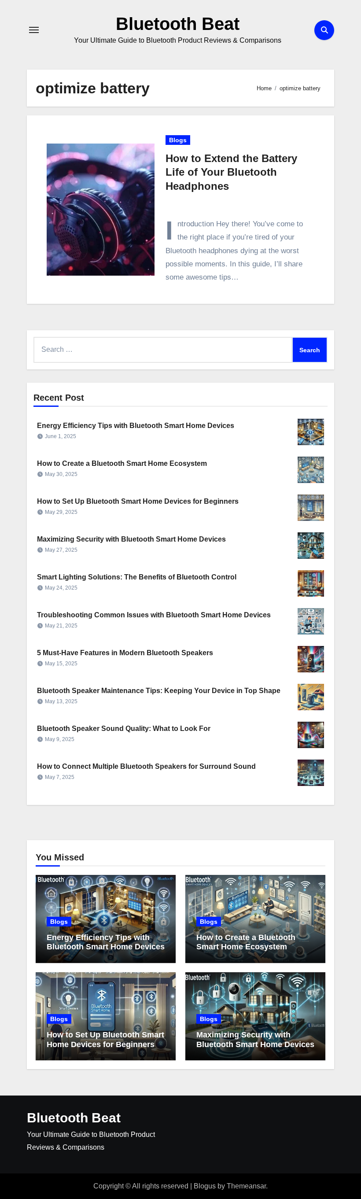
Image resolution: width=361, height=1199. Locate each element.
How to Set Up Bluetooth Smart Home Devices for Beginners (138, 501)
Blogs (178, 140)
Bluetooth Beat (177, 23)
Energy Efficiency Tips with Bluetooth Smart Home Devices (135, 425)
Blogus (205, 1186)
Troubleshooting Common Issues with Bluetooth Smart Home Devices (154, 615)
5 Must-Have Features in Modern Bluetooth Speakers (125, 653)
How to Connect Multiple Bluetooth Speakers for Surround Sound (146, 766)
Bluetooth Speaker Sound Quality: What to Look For (123, 728)
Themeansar (246, 1186)
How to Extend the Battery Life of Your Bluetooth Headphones (231, 172)
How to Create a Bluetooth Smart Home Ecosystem (122, 463)
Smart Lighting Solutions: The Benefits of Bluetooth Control (136, 577)
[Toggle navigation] (34, 30)
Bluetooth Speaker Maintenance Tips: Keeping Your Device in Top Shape (158, 690)
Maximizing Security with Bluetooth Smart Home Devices (131, 539)
